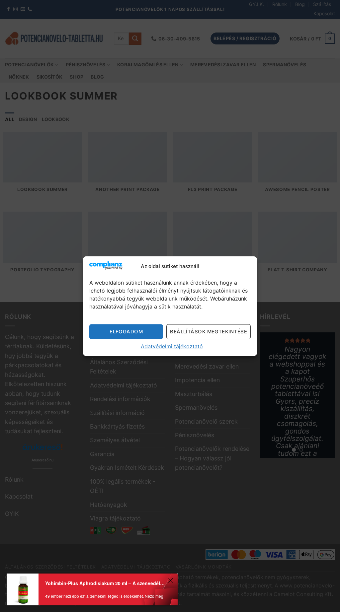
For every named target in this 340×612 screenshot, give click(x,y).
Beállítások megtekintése (208, 331)
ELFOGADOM (126, 331)
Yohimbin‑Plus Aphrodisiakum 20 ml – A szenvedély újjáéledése (105, 583)
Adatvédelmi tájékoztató (172, 346)
